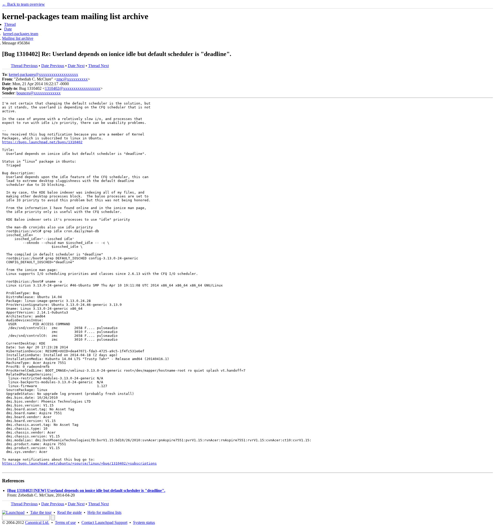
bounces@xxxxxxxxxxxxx (38, 93)
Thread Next (98, 65)
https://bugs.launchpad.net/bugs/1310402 (42, 142)
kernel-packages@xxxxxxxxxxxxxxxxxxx (43, 74)
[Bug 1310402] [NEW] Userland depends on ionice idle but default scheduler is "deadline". (86, 490)
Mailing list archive (17, 38)
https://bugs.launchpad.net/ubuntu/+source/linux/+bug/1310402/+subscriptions (79, 463)
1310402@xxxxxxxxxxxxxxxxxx (72, 88)
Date (8, 29)
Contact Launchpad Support (104, 522)
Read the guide (69, 512)
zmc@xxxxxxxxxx (72, 79)
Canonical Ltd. (37, 522)
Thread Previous (24, 65)
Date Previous (52, 65)
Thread (10, 24)
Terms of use (65, 522)
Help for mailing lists (104, 512)
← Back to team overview (23, 4)
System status (144, 522)
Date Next (76, 65)
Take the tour (41, 512)
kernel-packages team (20, 33)
